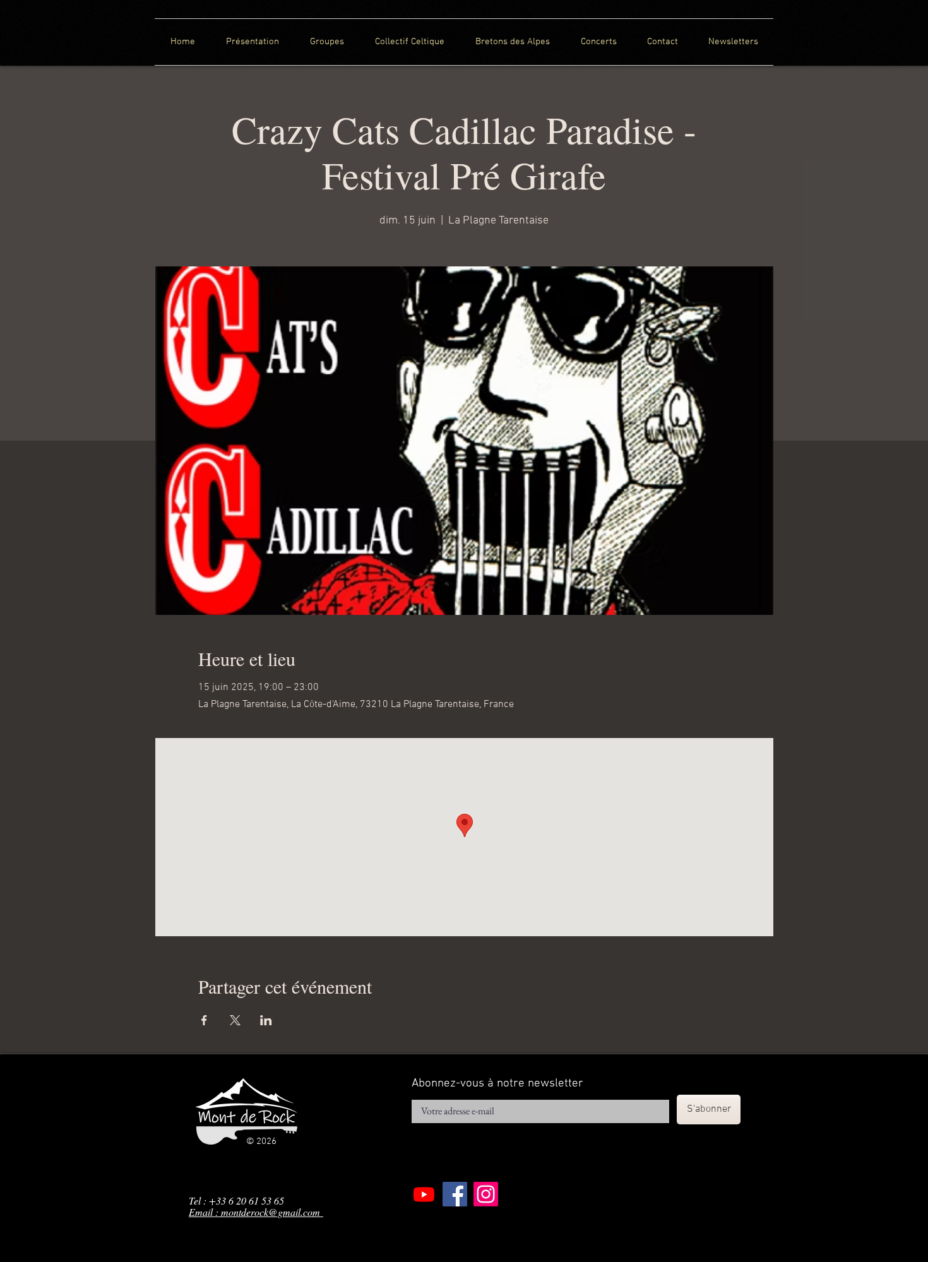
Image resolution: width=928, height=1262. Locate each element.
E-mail (421, 1096)
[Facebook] (455, 1194)
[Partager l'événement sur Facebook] (204, 1020)
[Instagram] (485, 1194)
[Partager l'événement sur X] (235, 1020)
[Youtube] (424, 1194)
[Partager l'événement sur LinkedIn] (266, 1020)
